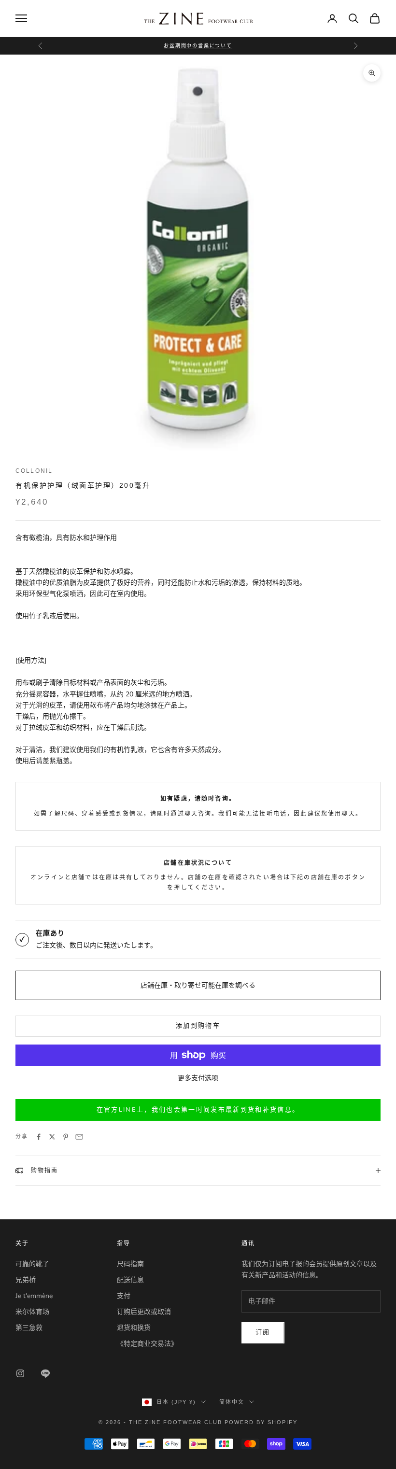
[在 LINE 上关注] (45, 1373)
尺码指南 (130, 1264)
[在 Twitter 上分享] (52, 1137)
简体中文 (231, 1402)
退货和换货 (134, 1327)
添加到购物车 (198, 1025)
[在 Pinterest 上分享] (66, 1137)
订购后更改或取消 (144, 1311)
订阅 (262, 1332)
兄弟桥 (25, 1280)
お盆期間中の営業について (198, 45)
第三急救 (28, 1327)
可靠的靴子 (32, 1264)
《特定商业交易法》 (147, 1343)
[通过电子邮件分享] (79, 1137)
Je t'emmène (34, 1295)
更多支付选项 (198, 1078)
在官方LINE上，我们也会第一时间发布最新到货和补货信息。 (198, 1109)
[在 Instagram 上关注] (20, 1373)
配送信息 (130, 1280)
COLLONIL (34, 470)
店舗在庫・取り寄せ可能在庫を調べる (198, 985)
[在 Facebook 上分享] (38, 1137)
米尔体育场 (32, 1311)
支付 (123, 1295)
